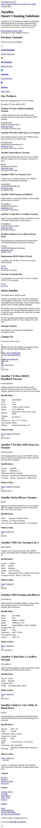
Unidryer (4, 800)
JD (13, 434)
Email (3, 808)
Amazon (17, 434)
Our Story (4, 779)
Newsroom (5, 783)
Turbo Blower (6, 796)
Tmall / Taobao (6, 434)
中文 (9, 6)
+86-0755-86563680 (13, 353)
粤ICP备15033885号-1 (18, 822)
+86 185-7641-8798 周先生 (10, 355)
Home (3, 4)
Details (3, 127)
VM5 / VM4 (5, 798)
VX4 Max (4, 794)
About (34, 4)
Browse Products (7, 31)
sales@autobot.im (12, 359)
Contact (3, 6)
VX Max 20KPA (7, 792)
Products (9, 4)
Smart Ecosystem (18, 4)
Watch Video (17, 31)
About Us (4, 778)
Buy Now (27, 4)
